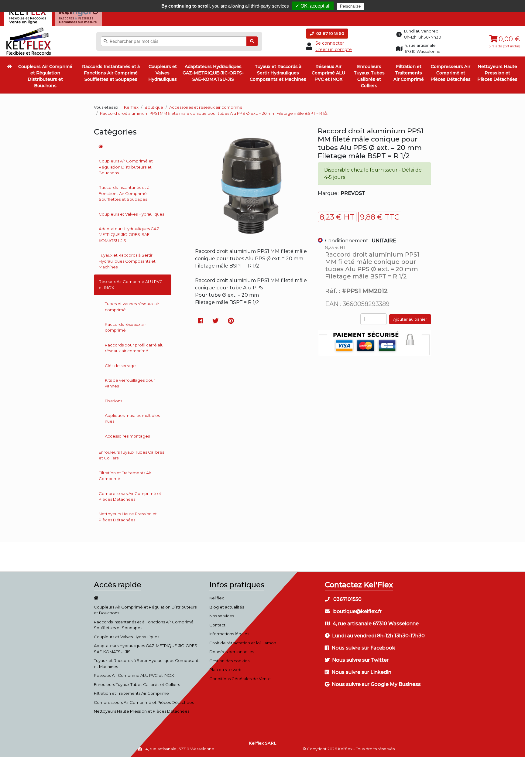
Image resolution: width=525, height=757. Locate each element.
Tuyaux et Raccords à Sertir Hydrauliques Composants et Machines (278, 73)
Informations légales (229, 633)
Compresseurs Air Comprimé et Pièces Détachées (451, 73)
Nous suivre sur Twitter (360, 660)
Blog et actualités (226, 607)
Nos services (221, 615)
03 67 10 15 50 (329, 33)
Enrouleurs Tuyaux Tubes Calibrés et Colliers (369, 76)
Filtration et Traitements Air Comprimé (408, 73)
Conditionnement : (360, 241)
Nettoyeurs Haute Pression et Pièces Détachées (497, 73)
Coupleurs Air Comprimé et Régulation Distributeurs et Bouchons (45, 76)
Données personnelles (231, 651)
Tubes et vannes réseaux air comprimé (132, 306)
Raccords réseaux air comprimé (125, 327)
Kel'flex (131, 107)
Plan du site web (225, 669)
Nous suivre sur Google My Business (376, 684)
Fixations (113, 400)
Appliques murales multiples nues (132, 418)
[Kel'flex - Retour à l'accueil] (29, 28)
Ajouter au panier (410, 319)
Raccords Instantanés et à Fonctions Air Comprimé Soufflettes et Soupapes (111, 73)
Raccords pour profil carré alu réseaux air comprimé (134, 348)
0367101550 (347, 599)
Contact (217, 624)
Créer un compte (333, 49)
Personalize (350, 6)
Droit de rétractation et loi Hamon (242, 642)
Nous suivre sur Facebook (363, 648)
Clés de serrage (120, 365)
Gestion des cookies (229, 660)
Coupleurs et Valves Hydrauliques (162, 73)
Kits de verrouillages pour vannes (130, 383)
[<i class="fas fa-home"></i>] (10, 66)
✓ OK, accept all (313, 6)
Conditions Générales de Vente (240, 678)
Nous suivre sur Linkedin (361, 672)
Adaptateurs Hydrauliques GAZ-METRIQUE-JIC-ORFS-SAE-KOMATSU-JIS (213, 73)
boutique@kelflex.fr (357, 611)
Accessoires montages (127, 436)
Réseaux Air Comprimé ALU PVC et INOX (328, 73)
